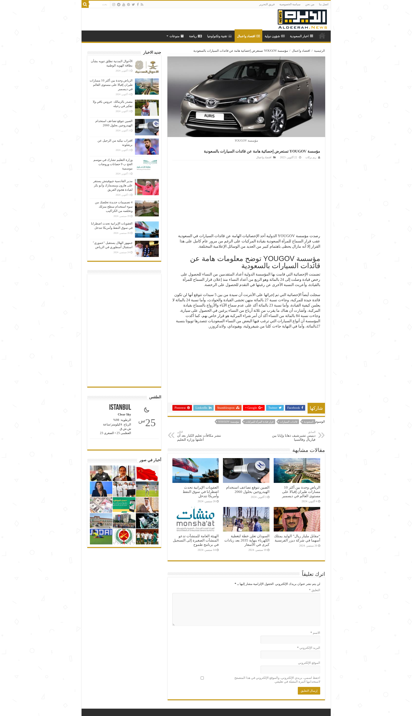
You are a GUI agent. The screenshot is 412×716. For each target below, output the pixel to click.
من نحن (309, 4)
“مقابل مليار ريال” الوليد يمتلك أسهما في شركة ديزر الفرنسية (297, 538)
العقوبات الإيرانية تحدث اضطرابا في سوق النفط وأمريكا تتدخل (201, 491)
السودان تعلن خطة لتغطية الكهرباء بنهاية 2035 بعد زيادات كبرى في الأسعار (246, 540)
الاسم (315, 632)
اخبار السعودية (299, 36)
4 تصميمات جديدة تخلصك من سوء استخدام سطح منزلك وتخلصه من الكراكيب (114, 206)
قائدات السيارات (288, 421)
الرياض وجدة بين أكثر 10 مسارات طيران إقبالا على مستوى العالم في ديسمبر (301, 491)
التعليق (314, 590)
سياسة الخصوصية (289, 4)
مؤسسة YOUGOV (228, 421)
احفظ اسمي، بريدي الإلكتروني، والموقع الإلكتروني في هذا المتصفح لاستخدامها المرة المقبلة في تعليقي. (277, 679)
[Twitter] (133, 4)
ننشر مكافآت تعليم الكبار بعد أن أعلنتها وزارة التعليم (199, 435)
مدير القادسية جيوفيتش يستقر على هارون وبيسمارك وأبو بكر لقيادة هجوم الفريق (113, 185)
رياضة (193, 36)
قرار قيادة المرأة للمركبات (259, 421)
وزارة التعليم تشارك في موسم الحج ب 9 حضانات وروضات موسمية (113, 164)
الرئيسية (319, 50)
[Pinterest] (128, 4)
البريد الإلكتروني (308, 648)
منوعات (175, 36)
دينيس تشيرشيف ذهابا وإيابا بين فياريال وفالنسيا (293, 435)
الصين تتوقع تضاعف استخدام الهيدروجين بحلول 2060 (247, 489)
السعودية (309, 421)
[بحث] (85, 4)
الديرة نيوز (322, 36)
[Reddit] (119, 4)
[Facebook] (137, 4)
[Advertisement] (246, 196)
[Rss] (142, 4)
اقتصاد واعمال (246, 36)
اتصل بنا (323, 4)
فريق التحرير (267, 4)
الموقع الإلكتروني (309, 663)
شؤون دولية (272, 36)
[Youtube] (124, 4)
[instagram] (114, 4)
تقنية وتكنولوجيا (217, 36)
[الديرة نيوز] (302, 18)
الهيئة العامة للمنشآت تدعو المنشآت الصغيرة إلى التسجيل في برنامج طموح (196, 540)
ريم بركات (310, 157)
